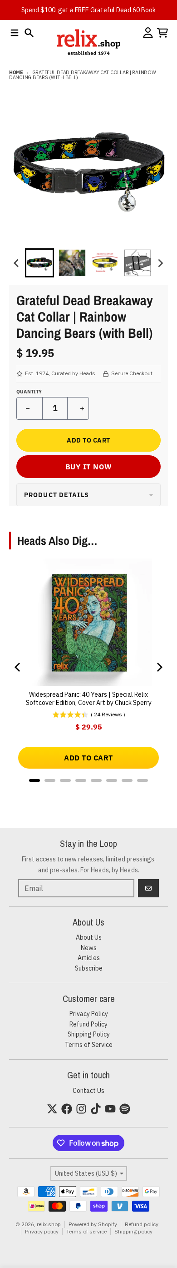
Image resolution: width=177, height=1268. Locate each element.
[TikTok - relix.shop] (95, 1108)
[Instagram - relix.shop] (81, 1108)
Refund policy (141, 1224)
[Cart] (162, 32)
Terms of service (86, 1231)
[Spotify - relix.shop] (124, 1108)
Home (16, 72)
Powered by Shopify (93, 1224)
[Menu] (14, 32)
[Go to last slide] (16, 263)
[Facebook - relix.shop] (66, 1108)
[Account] (148, 32)
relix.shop (49, 1224)
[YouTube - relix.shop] (110, 1108)
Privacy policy (42, 1231)
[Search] (29, 32)
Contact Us (88, 1091)
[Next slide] (160, 263)
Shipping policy (133, 1231)
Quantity (29, 391)
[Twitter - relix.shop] (52, 1108)
